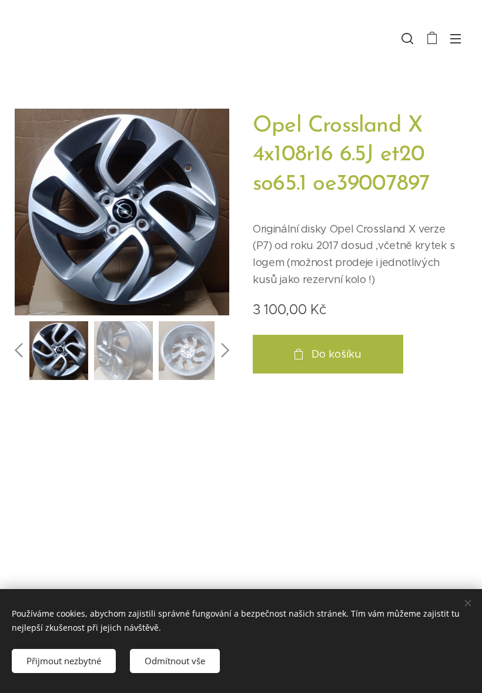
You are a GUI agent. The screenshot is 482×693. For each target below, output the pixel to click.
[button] (407, 38)
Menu (455, 38)
